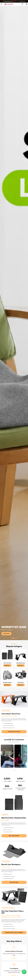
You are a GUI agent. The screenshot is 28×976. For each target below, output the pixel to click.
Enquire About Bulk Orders (14, 932)
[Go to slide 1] (11, 638)
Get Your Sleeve (14, 835)
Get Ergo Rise (14, 882)
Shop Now (6, 633)
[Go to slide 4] (16, 638)
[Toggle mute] (12, 746)
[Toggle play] (7, 756)
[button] (22, 4)
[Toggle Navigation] (1, 4)
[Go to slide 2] (12, 638)
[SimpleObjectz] (9, 4)
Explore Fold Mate (14, 731)
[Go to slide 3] (14, 638)
